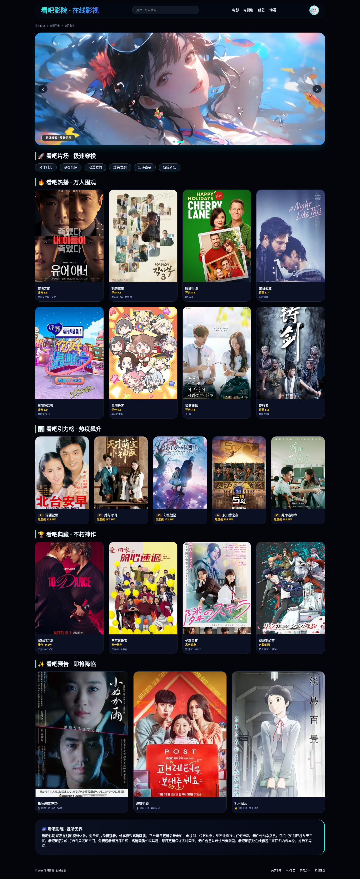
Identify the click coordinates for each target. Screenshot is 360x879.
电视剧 (248, 10)
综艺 (261, 10)
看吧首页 (40, 26)
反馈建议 (320, 870)
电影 (235, 10)
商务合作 (305, 870)
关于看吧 (276, 870)
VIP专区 (290, 870)
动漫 (272, 10)
